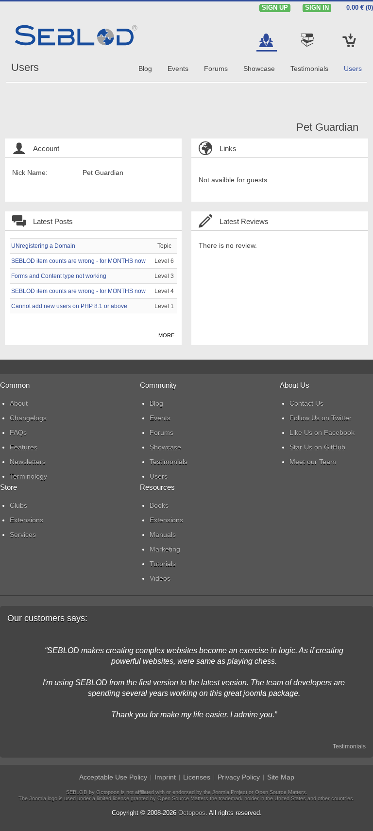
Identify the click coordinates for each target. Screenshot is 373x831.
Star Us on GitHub (317, 447)
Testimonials (349, 746)
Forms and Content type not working (58, 276)
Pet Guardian (327, 127)
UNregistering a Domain (43, 245)
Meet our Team (312, 462)
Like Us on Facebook (322, 432)
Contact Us (306, 403)
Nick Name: (30, 172)
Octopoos (191, 812)
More (166, 335)
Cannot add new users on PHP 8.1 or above (69, 306)
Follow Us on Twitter (320, 418)
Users (25, 67)
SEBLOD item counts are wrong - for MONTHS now (78, 261)
